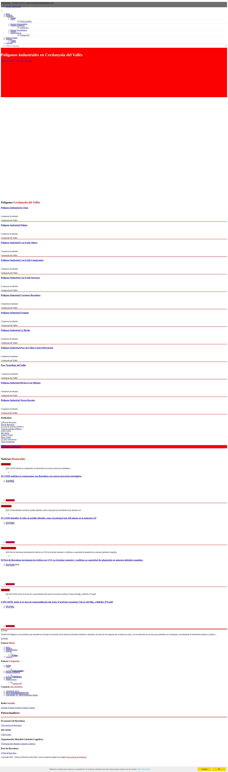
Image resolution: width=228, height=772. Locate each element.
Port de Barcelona (7, 425)
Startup (13, 18)
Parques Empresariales (18, 24)
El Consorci (10, 522)
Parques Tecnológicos (18, 30)
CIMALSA (24, 28)
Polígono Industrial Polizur (14, 225)
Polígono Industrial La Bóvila (15, 330)
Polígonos (10, 61)
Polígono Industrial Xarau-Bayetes (18, 400)
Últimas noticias (11, 446)
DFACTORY (6, 437)
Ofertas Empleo (11, 38)
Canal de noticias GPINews (11, 429)
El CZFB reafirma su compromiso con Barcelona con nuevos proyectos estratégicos (41, 476)
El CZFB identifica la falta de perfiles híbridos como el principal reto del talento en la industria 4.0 (48, 518)
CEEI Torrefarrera (8, 442)
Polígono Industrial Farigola (15, 312)
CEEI (12, 19)
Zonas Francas (15, 33)
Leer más (4, 638)
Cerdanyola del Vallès (24, 61)
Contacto (9, 43)
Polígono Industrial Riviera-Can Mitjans (20, 383)
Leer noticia (10, 500)
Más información (143, 769)
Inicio (8, 14)
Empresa (9, 15)
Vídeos (13, 40)
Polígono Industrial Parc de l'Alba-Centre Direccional (27, 348)
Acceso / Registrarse (13, 7)
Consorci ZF (24, 35)
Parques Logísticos (17, 25)
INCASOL (5, 433)
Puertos (13, 32)
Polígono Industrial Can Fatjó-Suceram (20, 277)
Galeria (13, 42)
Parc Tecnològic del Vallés (13, 365)
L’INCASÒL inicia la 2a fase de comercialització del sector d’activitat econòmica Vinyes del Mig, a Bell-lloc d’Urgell (57, 602)
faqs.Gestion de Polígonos (76, 757)
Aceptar (205, 769)
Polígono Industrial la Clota (14, 207)
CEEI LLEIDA (26, 21)
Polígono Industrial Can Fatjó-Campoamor (22, 260)
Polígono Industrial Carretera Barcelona (20, 295)
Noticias (9, 39)
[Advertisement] (114, 80)
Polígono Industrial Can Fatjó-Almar (19, 242)
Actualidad (10, 480)
